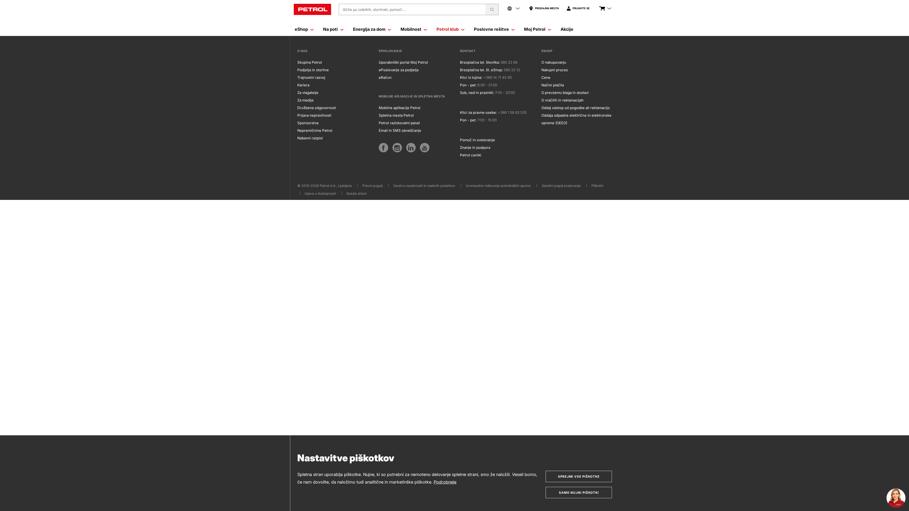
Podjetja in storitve (313, 70)
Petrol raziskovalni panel (399, 123)
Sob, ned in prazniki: (477, 92)
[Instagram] (397, 147)
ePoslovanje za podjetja (399, 70)
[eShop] (312, 29)
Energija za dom (369, 29)
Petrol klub (448, 29)
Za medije (305, 100)
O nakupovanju (553, 62)
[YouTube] (424, 147)
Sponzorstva (307, 123)
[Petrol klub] (462, 29)
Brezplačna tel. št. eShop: (481, 70)
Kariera (303, 85)
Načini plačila (552, 85)
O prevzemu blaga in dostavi (565, 92)
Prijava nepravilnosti (314, 115)
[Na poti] (341, 29)
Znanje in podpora (475, 147)
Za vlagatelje (307, 92)
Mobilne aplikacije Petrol (399, 108)
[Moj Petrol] (549, 29)
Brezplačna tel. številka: (480, 62)
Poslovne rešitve (491, 29)
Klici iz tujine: (471, 77)
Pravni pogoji (372, 185)
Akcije (567, 29)
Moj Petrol (534, 29)
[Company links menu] (513, 8)
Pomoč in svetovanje (477, 140)
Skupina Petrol (309, 62)
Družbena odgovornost (316, 108)
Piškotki (597, 185)
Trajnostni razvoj (311, 77)
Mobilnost (411, 29)
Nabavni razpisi (310, 138)
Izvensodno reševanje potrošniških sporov (498, 185)
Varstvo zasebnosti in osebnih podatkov (424, 185)
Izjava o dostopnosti (320, 193)
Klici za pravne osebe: (478, 112)
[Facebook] (383, 147)
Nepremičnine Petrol (314, 130)
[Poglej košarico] (602, 8)
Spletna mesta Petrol (396, 115)
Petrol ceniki (470, 155)
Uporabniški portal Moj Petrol (403, 62)
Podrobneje (445, 482)
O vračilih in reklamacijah (562, 100)
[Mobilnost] (425, 29)
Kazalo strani (356, 193)
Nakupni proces (554, 70)
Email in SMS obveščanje (400, 130)
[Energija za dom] (389, 29)
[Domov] (312, 9)
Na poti (330, 29)
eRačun (385, 77)
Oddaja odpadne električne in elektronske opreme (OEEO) (576, 119)
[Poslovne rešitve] (513, 29)
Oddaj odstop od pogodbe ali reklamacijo (575, 108)
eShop (301, 29)
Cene (545, 77)
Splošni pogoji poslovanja (561, 185)
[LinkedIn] (411, 147)
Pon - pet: (468, 85)
